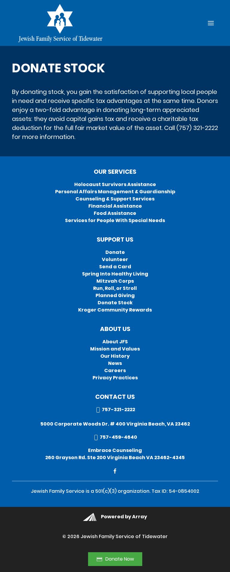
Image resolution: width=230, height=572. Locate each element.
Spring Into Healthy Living (115, 273)
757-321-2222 (118, 409)
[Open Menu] (211, 23)
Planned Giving (115, 295)
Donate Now (119, 558)
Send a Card (115, 266)
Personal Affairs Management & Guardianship (115, 191)
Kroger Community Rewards (115, 309)
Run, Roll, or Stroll (115, 288)
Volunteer (115, 259)
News (115, 363)
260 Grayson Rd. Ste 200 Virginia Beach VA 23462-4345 (115, 457)
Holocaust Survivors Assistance (115, 184)
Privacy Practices (115, 377)
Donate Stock (115, 302)
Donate (115, 252)
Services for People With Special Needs (115, 220)
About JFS (115, 341)
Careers (115, 370)
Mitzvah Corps (115, 281)
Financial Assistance (115, 206)
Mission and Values (115, 348)
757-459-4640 (118, 437)
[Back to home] (59, 23)
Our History (115, 356)
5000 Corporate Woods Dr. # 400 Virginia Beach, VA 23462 (115, 423)
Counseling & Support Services (115, 198)
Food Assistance (115, 213)
